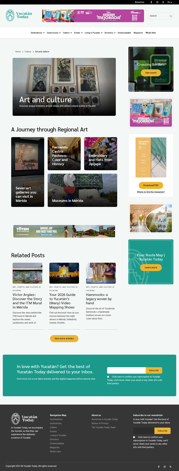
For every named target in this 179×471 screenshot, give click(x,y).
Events (77, 33)
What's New (151, 33)
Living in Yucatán (58, 435)
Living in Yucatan (92, 33)
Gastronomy (52, 33)
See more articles (64, 338)
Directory (109, 33)
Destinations (36, 33)
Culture (66, 33)
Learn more (151, 267)
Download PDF (151, 185)
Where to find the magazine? (151, 192)
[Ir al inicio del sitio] (19, 20)
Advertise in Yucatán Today (105, 419)
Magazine (138, 33)
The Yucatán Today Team (104, 427)
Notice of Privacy (100, 423)
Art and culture (45, 99)
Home (18, 52)
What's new (55, 451)
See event (150, 72)
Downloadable (124, 33)
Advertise (139, 2)
